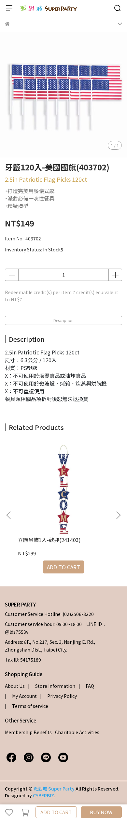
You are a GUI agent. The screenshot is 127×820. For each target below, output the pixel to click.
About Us (15, 686)
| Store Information (51, 686)
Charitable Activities (77, 732)
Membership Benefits (28, 732)
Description (63, 320)
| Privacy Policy (58, 696)
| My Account (21, 696)
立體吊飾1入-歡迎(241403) (49, 540)
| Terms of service (26, 706)
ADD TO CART (56, 812)
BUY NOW (101, 812)
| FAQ (86, 686)
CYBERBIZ (43, 795)
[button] (118, 515)
